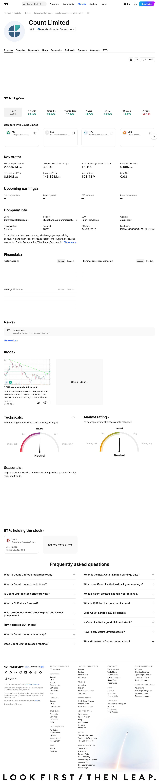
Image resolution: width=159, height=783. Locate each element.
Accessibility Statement (87, 759)
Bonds (52, 682)
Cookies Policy (84, 757)
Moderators (112, 683)
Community (68, 4)
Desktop (53, 751)
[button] (60, 3)
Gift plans (82, 677)
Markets (82, 4)
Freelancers (112, 709)
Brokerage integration (144, 690)
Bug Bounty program (86, 765)
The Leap (82, 693)
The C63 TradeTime (86, 741)
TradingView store (85, 735)
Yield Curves (55, 733)
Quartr (37, 700)
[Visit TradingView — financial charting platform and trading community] (14, 98)
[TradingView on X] (5, 672)
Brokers (94, 4)
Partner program (141, 693)
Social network (113, 669)
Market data (83, 675)
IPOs (52, 722)
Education (111, 693)
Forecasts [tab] (82, 50)
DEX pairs (54, 690)
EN (128, 4)
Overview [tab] (8, 50)
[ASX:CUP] (6, 382)
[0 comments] (38, 402)
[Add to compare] (34, 133)
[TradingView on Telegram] (30, 672)
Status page (83, 768)
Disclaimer (82, 751)
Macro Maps (55, 738)
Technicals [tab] (70, 50)
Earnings (53, 717)
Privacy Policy (84, 754)
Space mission (84, 717)
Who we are (83, 714)
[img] (71, 29)
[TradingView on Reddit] (40, 672)
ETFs (52, 680)
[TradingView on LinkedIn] (25, 672)
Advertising (139, 688)
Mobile (52, 748)
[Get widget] (136, 59)
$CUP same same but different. (21, 387)
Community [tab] (56, 50)
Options (53, 735)
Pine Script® (55, 741)
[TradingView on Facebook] (10, 672)
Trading (110, 690)
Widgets (138, 669)
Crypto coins (55, 685)
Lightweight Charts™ (143, 675)
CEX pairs (54, 688)
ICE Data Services (32, 684)
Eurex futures (83, 704)
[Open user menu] (135, 3)
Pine (51, 693)
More (103, 4)
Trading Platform (141, 680)
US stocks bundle (85, 706)
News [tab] (45, 50)
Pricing (81, 672)
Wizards (110, 706)
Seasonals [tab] (95, 50)
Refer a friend (113, 675)
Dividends (54, 719)
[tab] (61, 261)
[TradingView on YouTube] (15, 672)
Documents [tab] (33, 50)
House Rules (112, 680)
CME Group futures (86, 701)
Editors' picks (112, 696)
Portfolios (54, 730)
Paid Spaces (112, 712)
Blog (80, 719)
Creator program (114, 677)
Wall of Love (112, 672)
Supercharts (55, 669)
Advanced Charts (142, 677)
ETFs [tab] (105, 50)
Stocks (53, 677)
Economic (54, 714)
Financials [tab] (20, 50)
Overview (82, 685)
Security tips (83, 762)
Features (81, 669)
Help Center (83, 722)
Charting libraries (142, 672)
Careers (81, 725)
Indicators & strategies (116, 704)
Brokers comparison (86, 690)
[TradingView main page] (6, 4)
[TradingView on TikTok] (35, 672)
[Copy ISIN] (145, 229)
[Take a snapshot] (131, 59)
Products (54, 4)
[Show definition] (25, 163)
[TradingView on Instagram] (20, 672)
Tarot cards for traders (87, 738)
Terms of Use (83, 748)
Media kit (82, 728)
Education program (142, 696)
